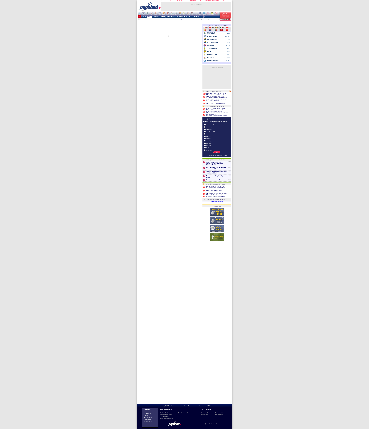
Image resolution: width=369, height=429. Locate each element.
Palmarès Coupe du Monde (173, 0)
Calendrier (172, 19)
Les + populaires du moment (215, 106)
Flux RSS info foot (183, 413)
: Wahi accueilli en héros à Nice (213, 96)
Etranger (162, 16)
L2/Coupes (156, 16)
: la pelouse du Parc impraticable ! (213, 189)
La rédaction (147, 413)
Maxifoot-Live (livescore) (204, 415)
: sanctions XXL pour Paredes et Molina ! (215, 193)
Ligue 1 (149, 16)
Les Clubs (205, 19)
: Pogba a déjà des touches (212, 190)
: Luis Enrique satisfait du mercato (213, 94)
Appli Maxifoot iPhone (166, 414)
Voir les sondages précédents (221, 155)
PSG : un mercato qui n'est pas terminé (215, 176)
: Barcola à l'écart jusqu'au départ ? (213, 194)
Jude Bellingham (209, 140)
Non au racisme (219, 414)
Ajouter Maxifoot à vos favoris (212, 424)
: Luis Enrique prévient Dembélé (213, 102)
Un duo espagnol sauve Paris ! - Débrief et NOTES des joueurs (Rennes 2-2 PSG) (215, 163)
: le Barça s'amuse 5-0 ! (211, 100)
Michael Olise (208, 136)
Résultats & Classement (155, 19)
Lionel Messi (208, 145)
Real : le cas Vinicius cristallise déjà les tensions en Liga (216, 168)
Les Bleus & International (184, 16)
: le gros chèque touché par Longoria (214, 108)
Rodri (206, 134)
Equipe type (179, 19)
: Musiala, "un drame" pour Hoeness (214, 191)
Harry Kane (208, 138)
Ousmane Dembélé (209, 124)
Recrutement (148, 417)
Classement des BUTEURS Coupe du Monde (192, 0)
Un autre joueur (208, 150)
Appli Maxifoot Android (166, 413)
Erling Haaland (208, 147)
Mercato (143, 16)
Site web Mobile (164, 416)
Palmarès (198, 19)
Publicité (146, 415)
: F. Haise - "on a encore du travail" (214, 99)
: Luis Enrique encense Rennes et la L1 (214, 103)
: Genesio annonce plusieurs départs (214, 187)
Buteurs (165, 19)
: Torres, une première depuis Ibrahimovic (215, 97)
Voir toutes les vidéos (217, 201)
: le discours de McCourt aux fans (213, 111)
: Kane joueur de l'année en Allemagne (215, 93)
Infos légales (147, 419)
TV (201, 16)
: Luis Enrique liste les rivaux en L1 (213, 186)
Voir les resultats (210, 155)
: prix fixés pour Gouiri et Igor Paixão (214, 196)
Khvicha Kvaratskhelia (210, 131)
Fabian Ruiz (208, 143)
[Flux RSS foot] (230, 91)
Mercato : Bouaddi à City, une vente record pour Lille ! (216, 172)
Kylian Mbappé (208, 127)
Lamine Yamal (208, 129)
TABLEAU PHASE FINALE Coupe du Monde (216, 0)
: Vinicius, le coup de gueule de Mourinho (215, 115)
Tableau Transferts (189, 19)
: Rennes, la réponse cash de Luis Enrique (215, 112)
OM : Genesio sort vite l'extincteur (216, 180)
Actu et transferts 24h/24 (213, 91)
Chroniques (196, 16)
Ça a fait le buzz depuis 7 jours (215, 184)
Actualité (146, 19)
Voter (217, 152)
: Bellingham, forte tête (210, 114)
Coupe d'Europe (170, 16)
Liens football (148, 421)
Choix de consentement (166, 418)
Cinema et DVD (219, 413)
